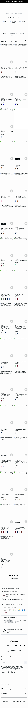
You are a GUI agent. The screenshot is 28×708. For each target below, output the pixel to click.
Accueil (7, 13)
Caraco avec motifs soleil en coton (21, 68)
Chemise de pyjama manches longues (6, 68)
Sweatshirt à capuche (5, 428)
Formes (20, 13)
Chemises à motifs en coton (20, 361)
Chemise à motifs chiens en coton (20, 428)
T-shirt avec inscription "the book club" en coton (21, 461)
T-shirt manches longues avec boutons (20, 294)
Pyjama (12, 13)
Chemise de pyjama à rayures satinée (21, 197)
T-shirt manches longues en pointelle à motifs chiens (20, 328)
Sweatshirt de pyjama (5, 495)
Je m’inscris (23, 620)
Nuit (16, 13)
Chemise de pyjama (14, 578)
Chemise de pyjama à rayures (7, 197)
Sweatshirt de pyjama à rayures (20, 495)
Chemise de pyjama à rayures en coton (7, 132)
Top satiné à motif (20, 260)
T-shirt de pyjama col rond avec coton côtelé (6, 294)
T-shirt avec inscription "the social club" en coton (5, 561)
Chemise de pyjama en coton (6, 261)
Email (2, 659)
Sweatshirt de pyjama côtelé (5, 527)
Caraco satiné (5, 164)
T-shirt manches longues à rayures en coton (6, 461)
